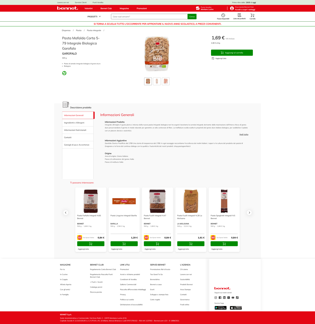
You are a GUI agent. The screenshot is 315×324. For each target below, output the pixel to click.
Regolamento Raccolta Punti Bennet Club (101, 275)
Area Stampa (185, 289)
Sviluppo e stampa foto (159, 294)
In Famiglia (64, 294)
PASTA (78, 30)
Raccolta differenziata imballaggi (133, 289)
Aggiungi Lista (83, 249)
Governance (185, 299)
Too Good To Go (156, 274)
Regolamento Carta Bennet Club (103, 269)
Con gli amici (65, 289)
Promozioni (142, 8)
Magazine (124, 8)
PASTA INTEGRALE (94, 30)
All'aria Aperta (65, 284)
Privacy (123, 294)
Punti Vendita (98, 2)
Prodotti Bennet (186, 284)
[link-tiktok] (237, 298)
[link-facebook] (220, 298)
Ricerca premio (96, 292)
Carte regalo (155, 299)
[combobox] (149, 16)
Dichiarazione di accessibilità (131, 304)
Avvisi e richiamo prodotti (130, 274)
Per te (62, 269)
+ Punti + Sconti (96, 282)
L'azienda (185, 264)
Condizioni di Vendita (128, 279)
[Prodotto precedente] (65, 212)
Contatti (183, 294)
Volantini (89, 8)
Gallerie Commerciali (128, 284)
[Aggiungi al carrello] (90, 243)
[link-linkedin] (224, 298)
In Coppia (64, 279)
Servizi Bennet (158, 264)
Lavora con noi (63, 2)
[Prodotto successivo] (249, 212)
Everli (152, 289)
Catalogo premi (96, 287)
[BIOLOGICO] (64, 73)
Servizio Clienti (81, 2)
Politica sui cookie (127, 299)
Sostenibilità (185, 279)
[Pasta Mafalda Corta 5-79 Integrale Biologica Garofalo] (156, 54)
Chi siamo (184, 269)
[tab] (148, 79)
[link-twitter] (228, 298)
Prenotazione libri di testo (160, 269)
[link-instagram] (216, 298)
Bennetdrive (155, 279)
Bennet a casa (156, 284)
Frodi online (184, 304)
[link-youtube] (233, 298)
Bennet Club (106, 8)
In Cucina (63, 274)
